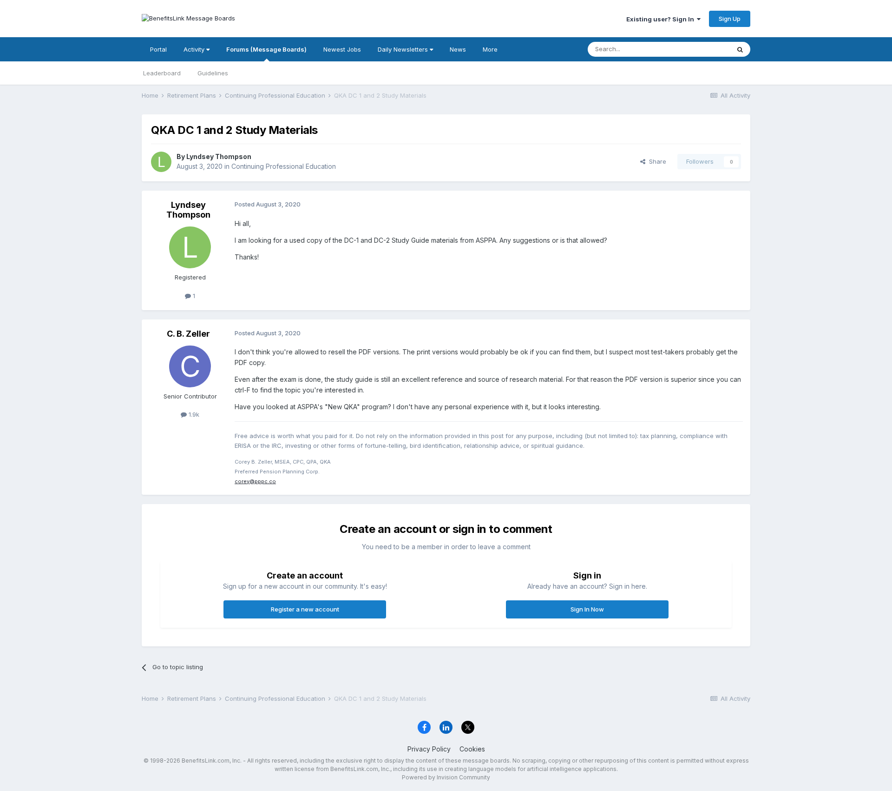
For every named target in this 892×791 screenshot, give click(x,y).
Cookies (472, 749)
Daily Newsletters (404, 49)
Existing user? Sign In (661, 19)
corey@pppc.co (255, 481)
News (458, 49)
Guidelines (212, 73)
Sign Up (730, 18)
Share (655, 161)
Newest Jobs (342, 49)
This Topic (702, 49)
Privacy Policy (429, 749)
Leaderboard (162, 73)
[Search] (740, 49)
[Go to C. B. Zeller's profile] (190, 366)
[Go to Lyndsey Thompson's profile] (161, 162)
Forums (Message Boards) (266, 49)
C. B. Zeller (188, 334)
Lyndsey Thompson (218, 156)
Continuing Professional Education (283, 166)
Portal (158, 49)
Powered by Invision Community (446, 777)
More (490, 49)
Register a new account (305, 609)
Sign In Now (587, 609)
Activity (195, 49)
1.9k (193, 414)
